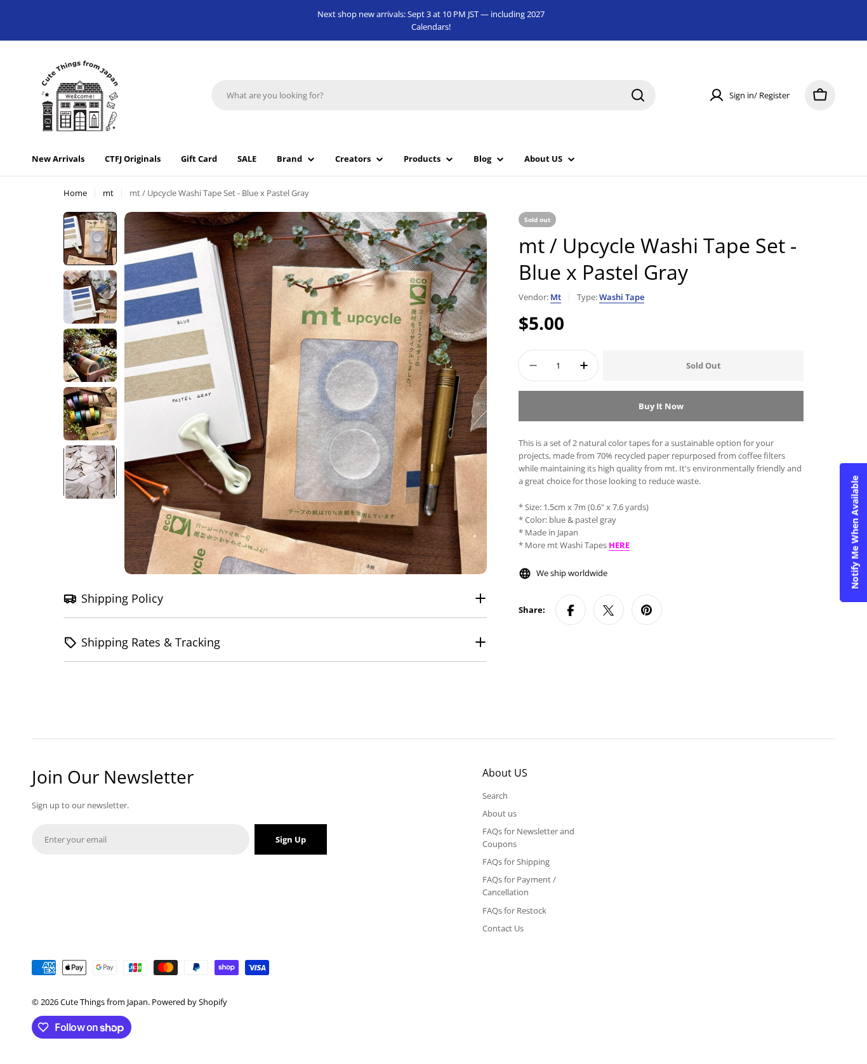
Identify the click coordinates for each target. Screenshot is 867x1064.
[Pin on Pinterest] (647, 610)
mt (108, 193)
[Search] (637, 95)
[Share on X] (608, 610)
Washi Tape (621, 297)
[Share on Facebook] (570, 610)
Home (75, 193)
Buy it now (661, 406)
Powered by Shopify (189, 1002)
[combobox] (433, 95)
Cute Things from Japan (104, 1002)
